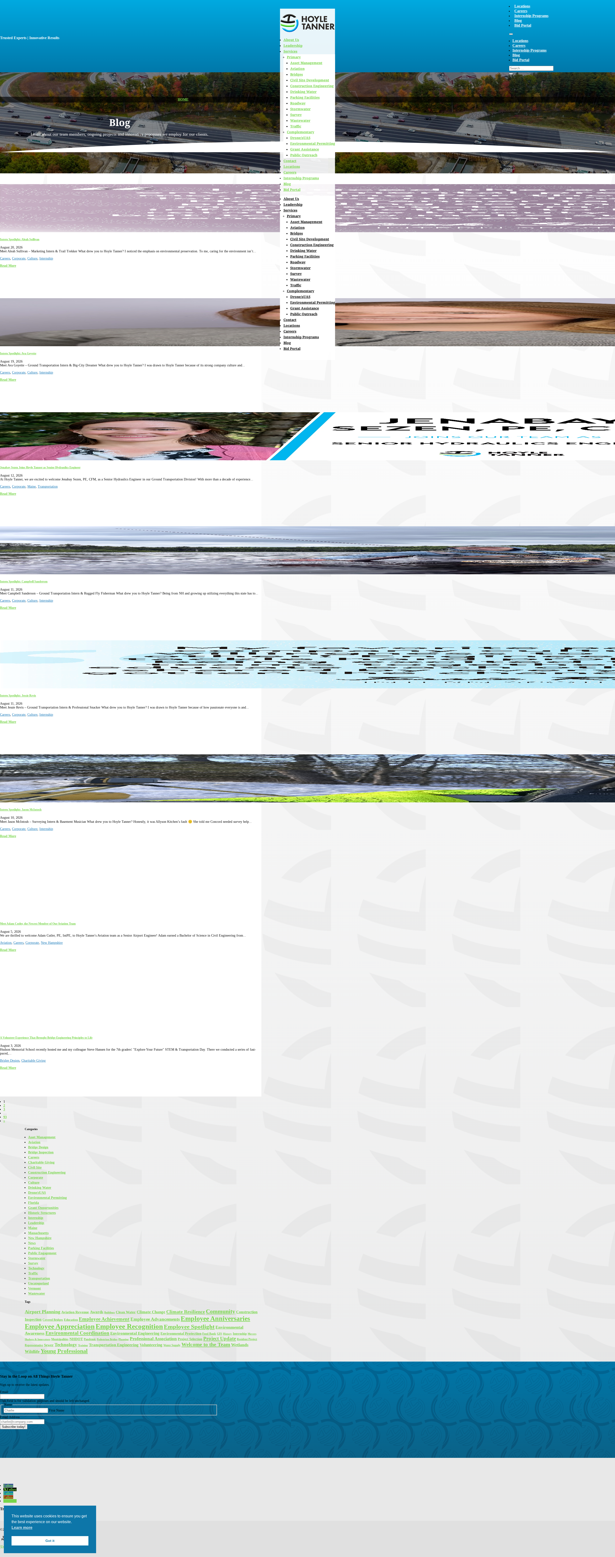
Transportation (48, 486)
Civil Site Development (309, 80)
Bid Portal (522, 25)
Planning (123, 1339)
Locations (522, 6)
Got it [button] (50, 1541)
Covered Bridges (53, 1319)
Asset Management (306, 221)
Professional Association (153, 1338)
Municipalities (59, 1339)
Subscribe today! (13, 1427)
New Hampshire (52, 943)
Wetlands (239, 1344)
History (227, 1334)
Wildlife (32, 1351)
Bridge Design (9, 1060)
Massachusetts (38, 1233)
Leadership (292, 204)
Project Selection (190, 1339)
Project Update (219, 1338)
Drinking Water (303, 91)
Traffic (295, 126)
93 (5, 1117)
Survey (296, 114)
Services (290, 210)
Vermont (34, 1288)
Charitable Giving (33, 1060)
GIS (219, 1333)
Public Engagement (42, 1253)
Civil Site (35, 1167)
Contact (289, 160)
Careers (520, 11)
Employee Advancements (155, 1319)
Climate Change (151, 1312)
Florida (33, 1203)
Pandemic (90, 1339)
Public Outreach (303, 155)
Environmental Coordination (77, 1333)
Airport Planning (42, 1311)
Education (71, 1319)
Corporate (18, 258)
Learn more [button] (22, 1528)
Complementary (300, 132)
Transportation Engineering (114, 1345)
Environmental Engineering (135, 1333)
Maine (31, 486)
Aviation (297, 227)
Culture (32, 258)
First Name (56, 1410)
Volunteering (151, 1344)
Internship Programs (531, 16)
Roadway (298, 103)
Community (220, 1311)
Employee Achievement (104, 1319)
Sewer (49, 1345)
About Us (291, 198)
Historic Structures (42, 1213)
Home (183, 99)
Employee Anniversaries (215, 1318)
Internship (46, 258)
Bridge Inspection (41, 1152)
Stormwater (300, 109)
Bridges (296, 233)
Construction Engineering (312, 86)
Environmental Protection (180, 1333)
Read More (8, 265)
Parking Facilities (305, 97)
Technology (36, 1268)
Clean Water (126, 1312)
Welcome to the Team (205, 1344)
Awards (96, 1312)
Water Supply (171, 1345)
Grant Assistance (304, 149)
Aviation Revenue (75, 1312)
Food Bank (209, 1333)
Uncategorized (38, 1283)
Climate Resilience (185, 1311)
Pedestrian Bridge (107, 1339)
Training (83, 1345)
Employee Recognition (129, 1326)
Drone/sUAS (300, 137)
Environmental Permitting (312, 143)
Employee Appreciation (60, 1326)
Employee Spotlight (189, 1326)
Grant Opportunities (43, 1208)
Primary (294, 216)
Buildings (109, 1312)
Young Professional (64, 1351)
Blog (518, 20)
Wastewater (300, 120)
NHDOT (76, 1339)
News (32, 1243)
